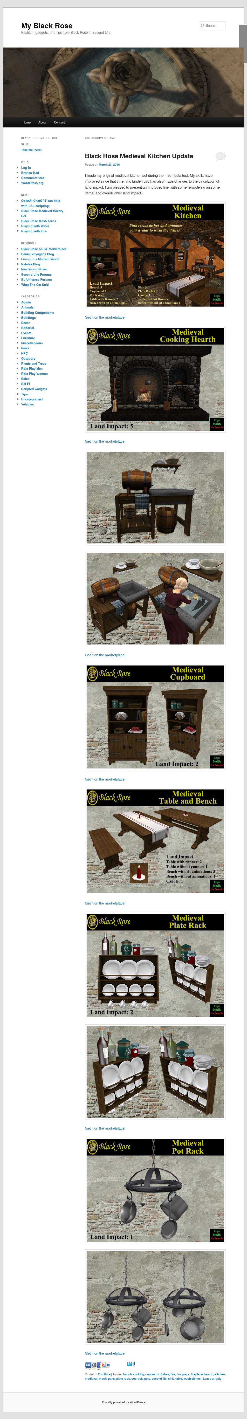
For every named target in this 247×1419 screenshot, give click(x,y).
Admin (26, 302)
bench (127, 1374)
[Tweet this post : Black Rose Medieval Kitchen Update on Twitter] (131, 1368)
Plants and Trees (33, 363)
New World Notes (34, 269)
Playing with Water (35, 226)
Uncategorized (32, 399)
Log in (26, 167)
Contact (59, 122)
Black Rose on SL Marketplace (44, 249)
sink (171, 1378)
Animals (27, 307)
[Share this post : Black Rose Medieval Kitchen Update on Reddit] (114, 1368)
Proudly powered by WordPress (123, 1402)
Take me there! (31, 150)
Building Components (37, 312)
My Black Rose (47, 25)
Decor (25, 322)
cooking (138, 1374)
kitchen (220, 1374)
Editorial (27, 327)
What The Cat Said (35, 284)
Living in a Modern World (40, 259)
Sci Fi (25, 383)
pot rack (137, 1378)
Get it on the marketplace (104, 441)
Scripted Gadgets (34, 388)
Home (26, 122)
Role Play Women (34, 373)
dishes (164, 1374)
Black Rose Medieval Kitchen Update (139, 155)
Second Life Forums (36, 274)
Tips (24, 394)
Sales (25, 378)
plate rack (123, 1378)
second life (159, 1378)
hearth (208, 1374)
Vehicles (27, 404)
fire (173, 1374)
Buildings (28, 317)
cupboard (151, 1374)
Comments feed (33, 177)
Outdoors (28, 358)
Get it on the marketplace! (105, 317)
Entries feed (30, 172)
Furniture (104, 1374)
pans (111, 1378)
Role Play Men (32, 368)
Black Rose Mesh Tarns (38, 221)
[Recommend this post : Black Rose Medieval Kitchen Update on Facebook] (106, 1368)
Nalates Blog (30, 264)
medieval (91, 1378)
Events (26, 332)
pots (147, 1378)
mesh (103, 1378)
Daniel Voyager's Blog (37, 254)
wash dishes (192, 1378)
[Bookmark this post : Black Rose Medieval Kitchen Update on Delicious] (89, 1368)
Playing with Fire (34, 231)
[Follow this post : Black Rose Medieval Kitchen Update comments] (139, 1368)
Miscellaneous (32, 343)
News (25, 348)
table (178, 1378)
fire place (183, 1374)
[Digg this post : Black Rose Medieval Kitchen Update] (97, 1368)
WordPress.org (32, 182)
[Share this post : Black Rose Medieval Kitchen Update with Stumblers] (122, 1368)
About (42, 122)
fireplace (197, 1374)
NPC (24, 353)
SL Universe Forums (36, 279)
